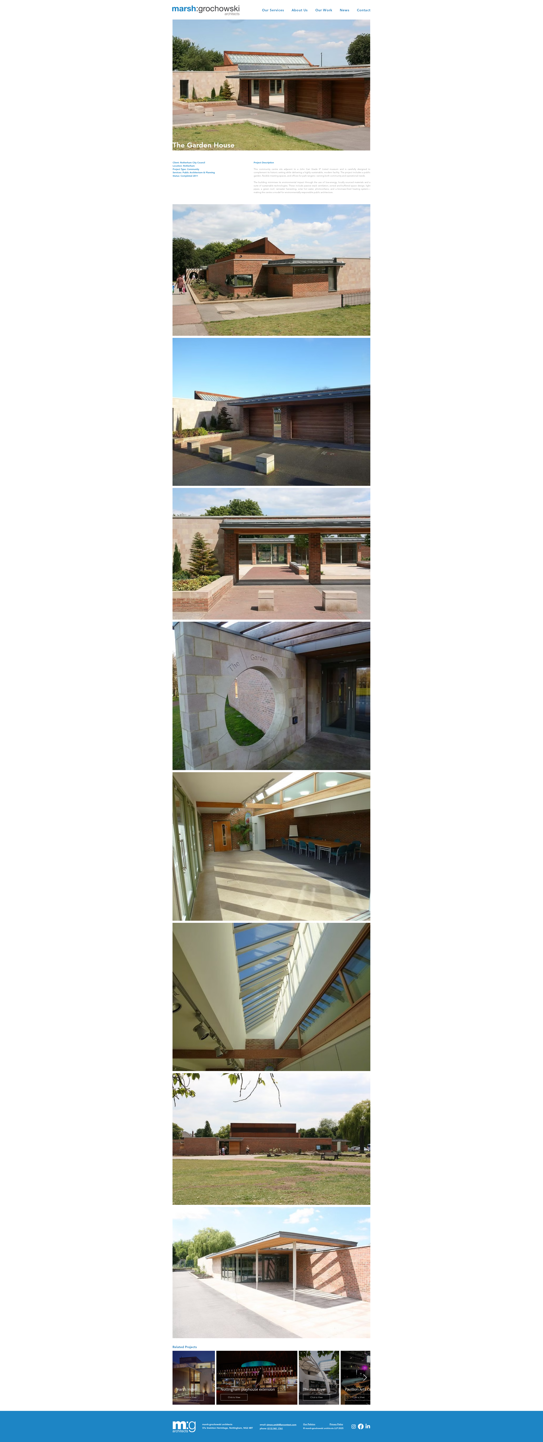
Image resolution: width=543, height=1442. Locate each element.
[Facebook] (361, 1426)
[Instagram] (353, 1426)
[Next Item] (365, 1377)
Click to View (190, 1397)
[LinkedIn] (368, 1426)
